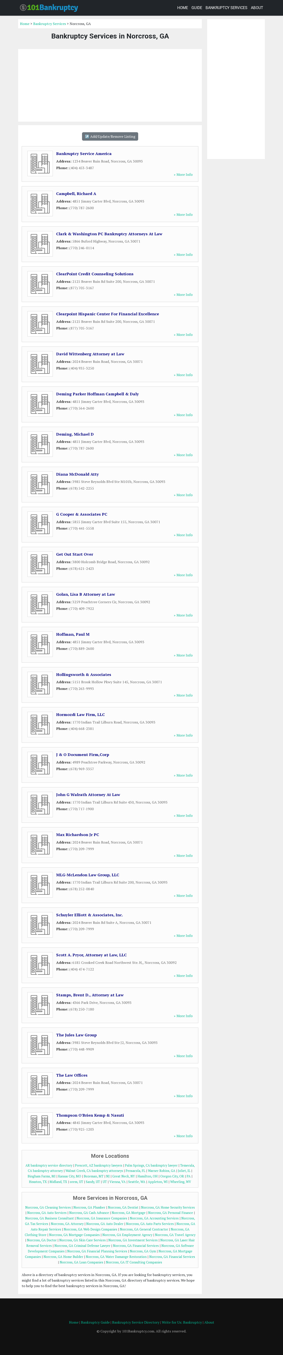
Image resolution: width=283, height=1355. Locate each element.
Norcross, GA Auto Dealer (104, 1224)
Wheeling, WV (180, 1182)
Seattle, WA (136, 1182)
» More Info (183, 174)
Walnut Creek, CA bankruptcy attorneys (94, 1171)
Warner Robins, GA (161, 1171)
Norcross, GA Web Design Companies (90, 1229)
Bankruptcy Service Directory (135, 1322)
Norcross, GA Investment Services (133, 1240)
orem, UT (76, 1182)
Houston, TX (38, 1182)
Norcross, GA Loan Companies (81, 1262)
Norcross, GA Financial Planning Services (97, 1251)
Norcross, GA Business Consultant (49, 1218)
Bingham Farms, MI (41, 1176)
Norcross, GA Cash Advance (89, 1213)
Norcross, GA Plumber (89, 1207)
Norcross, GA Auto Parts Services (150, 1224)
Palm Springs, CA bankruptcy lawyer (151, 1165)
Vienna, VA (117, 1182)
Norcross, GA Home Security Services (168, 1207)
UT (105, 1182)
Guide (196, 8)
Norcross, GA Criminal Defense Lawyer (82, 1246)
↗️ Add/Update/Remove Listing (110, 136)
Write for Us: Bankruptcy (182, 1322)
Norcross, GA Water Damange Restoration (116, 1257)
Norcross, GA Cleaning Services (48, 1207)
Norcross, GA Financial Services (136, 1246)
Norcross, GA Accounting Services (154, 1218)
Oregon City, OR (172, 1176)
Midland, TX (58, 1182)
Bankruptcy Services (226, 8)
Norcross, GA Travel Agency (175, 1235)
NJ (108, 1176)
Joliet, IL (184, 1171)
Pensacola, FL (135, 1171)
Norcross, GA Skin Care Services (82, 1240)
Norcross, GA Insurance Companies (101, 1218)
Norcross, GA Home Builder (63, 1257)
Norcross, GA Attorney (67, 1224)
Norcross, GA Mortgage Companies (74, 1235)
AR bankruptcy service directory (48, 1165)
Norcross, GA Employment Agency (127, 1235)
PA (189, 1176)
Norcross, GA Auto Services (47, 1213)
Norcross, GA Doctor (42, 1240)
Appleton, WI (158, 1182)
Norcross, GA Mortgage (128, 1213)
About (257, 8)
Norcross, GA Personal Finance (170, 1213)
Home (182, 8)
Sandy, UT (93, 1182)
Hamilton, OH (148, 1176)
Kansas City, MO (69, 1176)
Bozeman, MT (93, 1176)
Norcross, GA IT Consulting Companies (134, 1262)
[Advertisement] (110, 85)
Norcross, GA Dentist (123, 1207)
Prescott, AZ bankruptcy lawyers (98, 1165)
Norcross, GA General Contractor (144, 1229)
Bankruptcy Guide (95, 1322)
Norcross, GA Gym (143, 1251)
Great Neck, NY (123, 1176)
